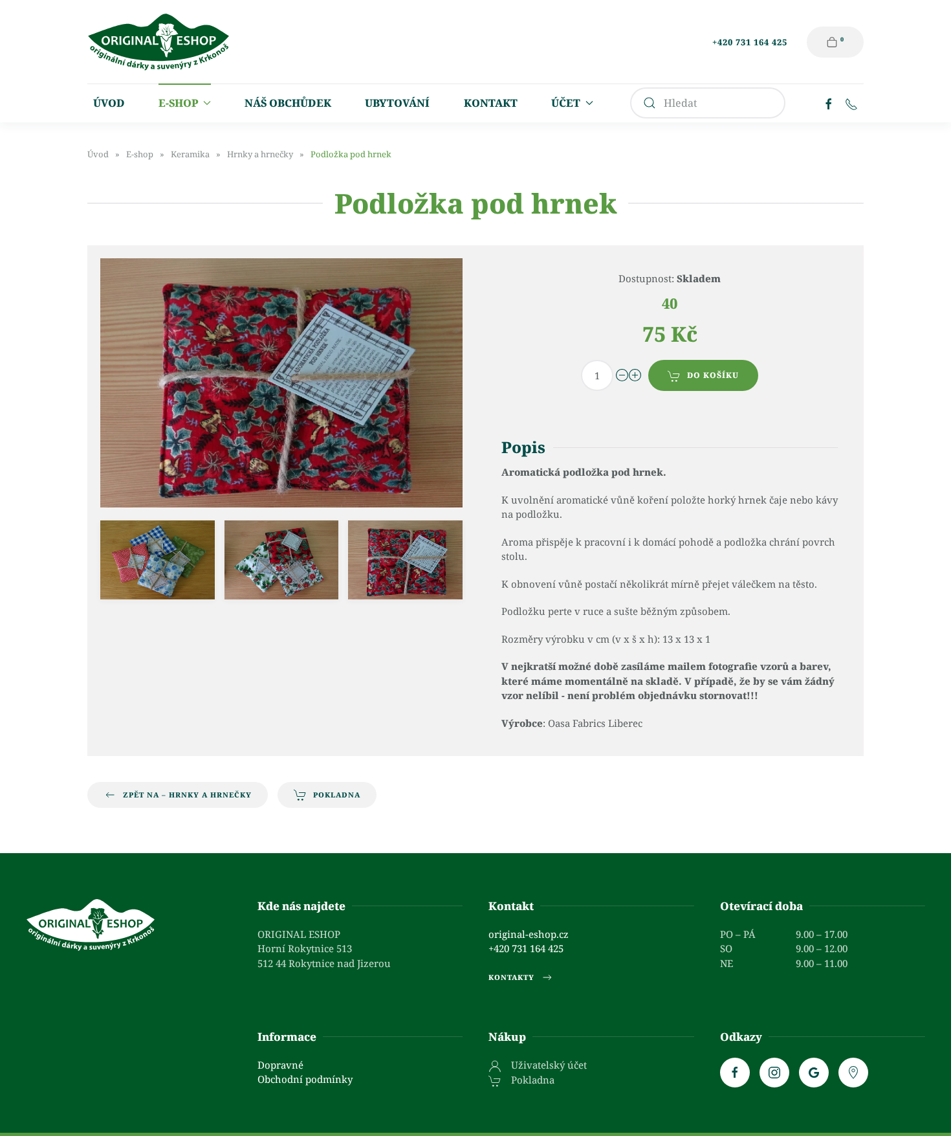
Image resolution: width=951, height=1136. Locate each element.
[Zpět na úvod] (158, 42)
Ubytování (397, 103)
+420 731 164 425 (749, 42)
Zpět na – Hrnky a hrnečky (187, 794)
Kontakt (491, 103)
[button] (157, 559)
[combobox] (707, 102)
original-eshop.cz (528, 934)
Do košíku (713, 375)
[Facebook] (828, 103)
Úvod (109, 103)
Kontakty (511, 977)
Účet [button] (565, 103)
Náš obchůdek (288, 103)
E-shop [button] (178, 103)
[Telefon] (851, 103)
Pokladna (336, 794)
